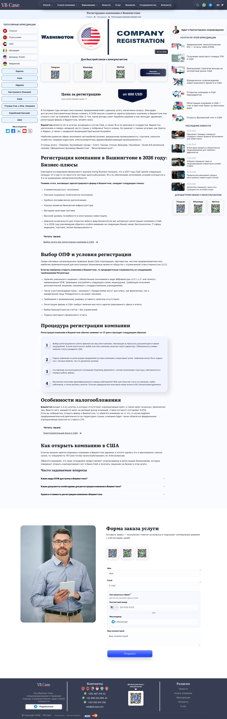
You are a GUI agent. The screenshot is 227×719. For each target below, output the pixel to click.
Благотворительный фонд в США (60, 433)
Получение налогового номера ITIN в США (205, 57)
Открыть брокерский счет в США (204, 117)
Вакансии (130, 5)
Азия (19, 78)
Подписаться (46, 706)
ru (218, 4)
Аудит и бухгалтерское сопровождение (202, 29)
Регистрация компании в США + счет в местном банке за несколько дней (205, 105)
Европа (19, 71)
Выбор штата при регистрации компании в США (68, 242)
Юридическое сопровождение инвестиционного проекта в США (204, 81)
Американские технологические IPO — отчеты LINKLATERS (204, 45)
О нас (118, 5)
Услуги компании (66, 5)
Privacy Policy (60, 715)
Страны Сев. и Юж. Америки (19, 106)
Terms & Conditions (73, 715)
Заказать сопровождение (153, 72)
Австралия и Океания (19, 92)
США (19, 99)
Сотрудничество (148, 5)
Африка (20, 85)
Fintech (46, 5)
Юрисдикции (88, 5)
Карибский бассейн (19, 113)
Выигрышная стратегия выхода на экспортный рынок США (205, 69)
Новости (106, 5)
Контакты (166, 5)
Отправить (130, 653)
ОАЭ (19, 120)
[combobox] (114, 607)
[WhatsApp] (127, 553)
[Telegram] (112, 553)
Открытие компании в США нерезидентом (201, 93)
